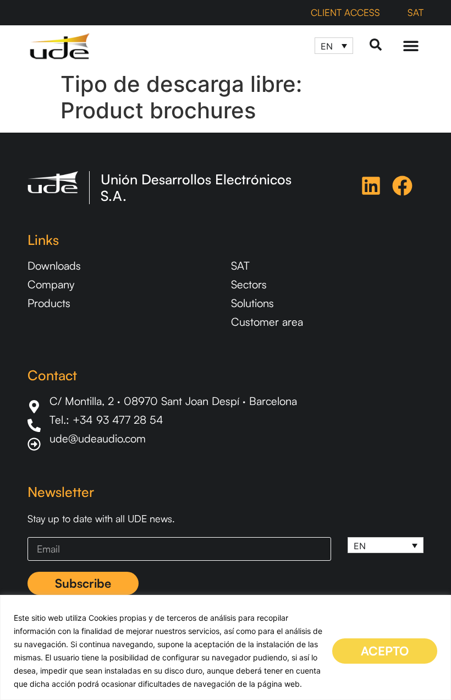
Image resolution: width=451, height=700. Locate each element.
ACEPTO (385, 650)
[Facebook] (402, 186)
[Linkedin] (371, 186)
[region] (225, 647)
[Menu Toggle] (411, 45)
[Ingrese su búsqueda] (376, 45)
